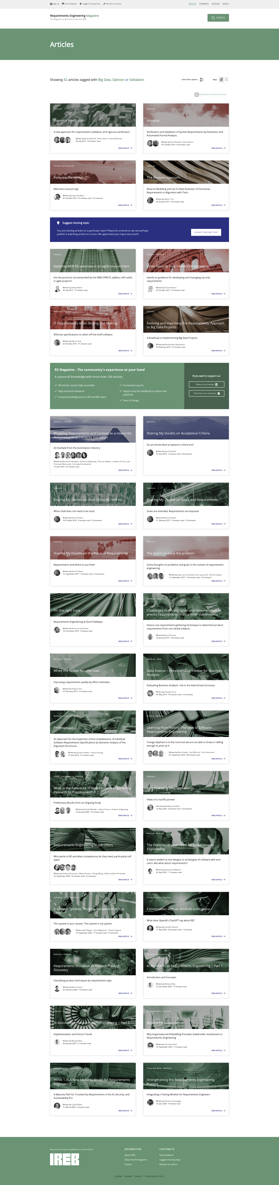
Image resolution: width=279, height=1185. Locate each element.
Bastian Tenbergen (70, 461)
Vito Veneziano (208, 752)
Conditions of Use (154, 1176)
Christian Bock (171, 1044)
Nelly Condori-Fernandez (115, 873)
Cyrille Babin (76, 1104)
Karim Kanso (102, 138)
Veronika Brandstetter (82, 464)
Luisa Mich (175, 806)
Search (226, 4)
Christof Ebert (170, 287)
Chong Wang (97, 873)
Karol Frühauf (170, 451)
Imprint (128, 1176)
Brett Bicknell (90, 138)
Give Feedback (166, 1155)
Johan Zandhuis (77, 195)
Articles (192, 4)
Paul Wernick (195, 752)
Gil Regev (88, 930)
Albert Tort (169, 199)
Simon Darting (97, 752)
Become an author (168, 1164)
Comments (204, 4)
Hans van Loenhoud (186, 575)
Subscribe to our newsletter (205, 393)
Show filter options (190, 79)
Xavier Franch (105, 809)
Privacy (138, 1176)
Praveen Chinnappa (173, 1101)
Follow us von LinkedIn (205, 384)
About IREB (130, 1155)
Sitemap (118, 1176)
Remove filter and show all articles (212, 94)
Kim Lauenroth (202, 575)
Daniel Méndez (91, 809)
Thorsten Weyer (105, 461)
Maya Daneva (85, 873)
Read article (123, 148)
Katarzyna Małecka (173, 869)
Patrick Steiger (215, 575)
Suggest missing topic (206, 232)
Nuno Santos (76, 987)
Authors (216, 4)
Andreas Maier (83, 752)
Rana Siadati (183, 752)
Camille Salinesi (171, 927)
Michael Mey (170, 984)
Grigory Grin (76, 688)
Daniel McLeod (115, 138)
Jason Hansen (170, 635)
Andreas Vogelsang (88, 461)
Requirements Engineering (74, 17)
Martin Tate (76, 341)
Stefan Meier (77, 287)
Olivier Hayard (115, 930)
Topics (220, 17)
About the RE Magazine (136, 1159)
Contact (128, 1164)
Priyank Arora (170, 692)
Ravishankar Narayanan (175, 344)
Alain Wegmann (101, 930)
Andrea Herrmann (70, 873)
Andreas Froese (120, 461)
